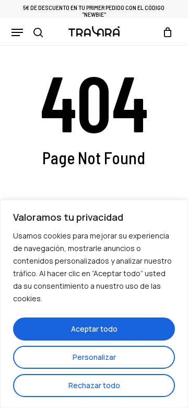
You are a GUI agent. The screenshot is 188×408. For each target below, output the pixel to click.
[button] (17, 32)
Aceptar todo (94, 329)
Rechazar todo (94, 385)
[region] (94, 304)
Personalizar (94, 357)
